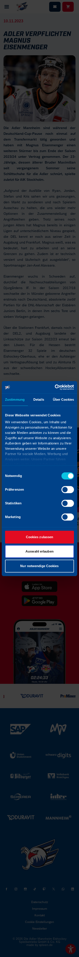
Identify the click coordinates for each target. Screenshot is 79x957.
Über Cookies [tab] (63, 399)
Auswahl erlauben (39, 551)
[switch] (67, 489)
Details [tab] (38, 399)
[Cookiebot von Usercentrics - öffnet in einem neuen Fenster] (56, 387)
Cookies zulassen (39, 537)
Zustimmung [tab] (15, 399)
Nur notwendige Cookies (39, 566)
